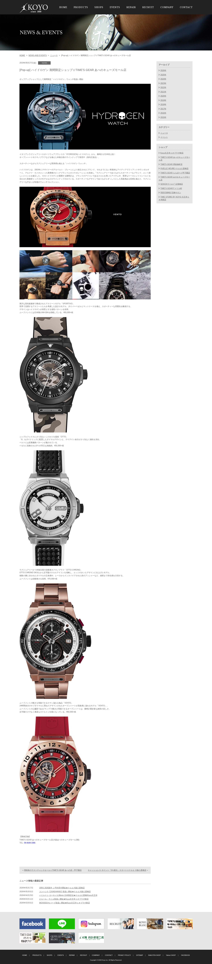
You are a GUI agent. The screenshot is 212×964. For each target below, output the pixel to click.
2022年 (163, 87)
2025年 (163, 75)
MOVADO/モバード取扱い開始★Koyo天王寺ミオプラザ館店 (64, 903)
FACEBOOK (185, 955)
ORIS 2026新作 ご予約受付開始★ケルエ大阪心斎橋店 (62, 888)
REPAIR (131, 7)
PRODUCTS (81, 7)
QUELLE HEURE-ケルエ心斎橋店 (174, 168)
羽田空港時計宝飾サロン (170, 193)
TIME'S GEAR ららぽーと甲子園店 (175, 173)
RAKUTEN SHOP (154, 955)
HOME (63, 7)
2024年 (163, 79)
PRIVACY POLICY (124, 955)
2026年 (163, 70)
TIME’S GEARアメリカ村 (171, 188)
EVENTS (115, 7)
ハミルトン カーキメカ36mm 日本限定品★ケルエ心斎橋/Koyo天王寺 (68, 895)
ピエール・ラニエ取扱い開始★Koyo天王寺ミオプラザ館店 (64, 899)
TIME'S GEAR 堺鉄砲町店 (171, 164)
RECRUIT (148, 7)
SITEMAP (139, 955)
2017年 (163, 109)
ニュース (54, 55)
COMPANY (166, 7)
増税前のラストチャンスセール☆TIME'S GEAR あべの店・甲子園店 (53, 870)
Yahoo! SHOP (171, 955)
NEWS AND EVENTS (38, 55)
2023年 (163, 83)
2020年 (163, 96)
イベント (164, 137)
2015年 (163, 117)
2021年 (163, 92)
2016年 (163, 113)
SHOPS (98, 7)
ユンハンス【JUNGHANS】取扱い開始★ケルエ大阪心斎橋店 (65, 891)
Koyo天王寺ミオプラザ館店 (171, 153)
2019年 (163, 100)
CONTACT (186, 7)
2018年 (163, 104)
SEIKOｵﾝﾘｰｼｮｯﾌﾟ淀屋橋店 (171, 184)
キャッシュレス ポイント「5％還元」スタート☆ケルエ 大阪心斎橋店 (117, 870)
